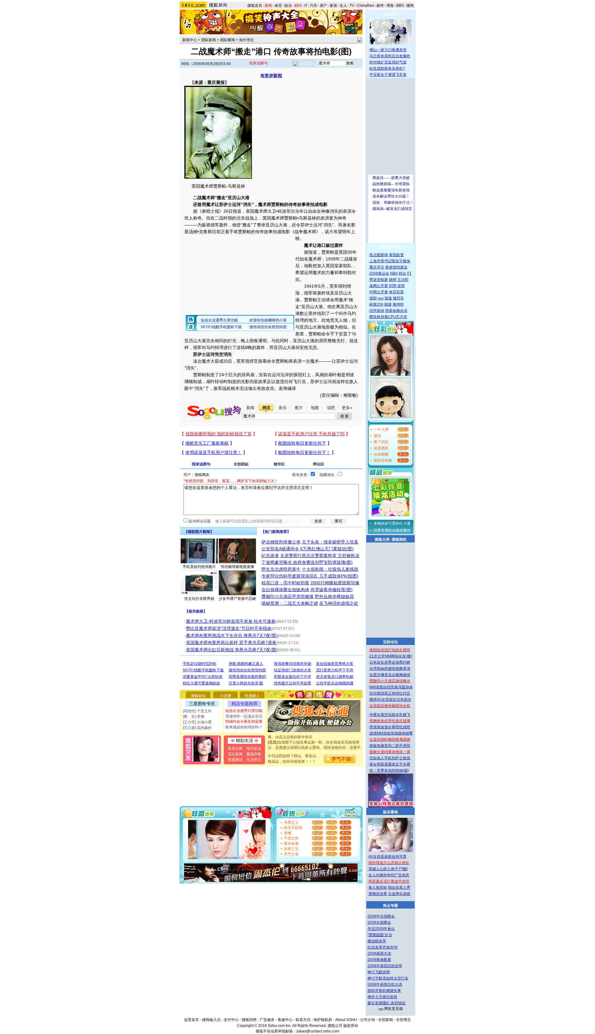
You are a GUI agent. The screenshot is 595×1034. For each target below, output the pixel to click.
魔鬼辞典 (253, 754)
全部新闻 (385, 1020)
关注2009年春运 (381, 929)
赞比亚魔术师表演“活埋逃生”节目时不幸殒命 (228, 628)
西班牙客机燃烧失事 (384, 990)
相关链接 (195, 611)
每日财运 (253, 748)
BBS (400, 5)
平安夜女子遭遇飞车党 (388, 74)
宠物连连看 (377, 894)
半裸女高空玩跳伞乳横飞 (389, 715)
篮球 (401, 286)
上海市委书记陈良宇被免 (389, 261)
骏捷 (388, 304)
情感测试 (235, 759)
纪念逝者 (270, 555)
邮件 (380, 5)
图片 (299, 407)
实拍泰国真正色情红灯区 (389, 693)
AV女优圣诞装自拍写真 (387, 856)
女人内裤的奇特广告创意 (388, 875)
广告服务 (267, 1020)
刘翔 (392, 286)
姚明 (392, 279)
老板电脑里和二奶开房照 (389, 746)
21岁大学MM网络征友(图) (390, 656)
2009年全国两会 (381, 916)
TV (352, 5)
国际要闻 (227, 40)
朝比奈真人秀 (399, 887)
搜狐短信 (198, 696)
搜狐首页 (254, 5)
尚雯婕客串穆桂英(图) (332, 589)
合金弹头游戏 (399, 894)
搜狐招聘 (249, 1020)
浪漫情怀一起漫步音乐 (243, 716)
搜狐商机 (399, 539)
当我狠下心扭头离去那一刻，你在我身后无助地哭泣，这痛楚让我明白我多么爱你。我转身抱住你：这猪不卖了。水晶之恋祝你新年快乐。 (314, 740)
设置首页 (191, 1020)
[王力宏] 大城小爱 (197, 722)
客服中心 (285, 1020)
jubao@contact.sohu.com (318, 1031)
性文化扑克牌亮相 (199, 598)
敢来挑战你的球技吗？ (243, 727)
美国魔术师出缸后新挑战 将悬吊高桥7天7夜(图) (232, 649)
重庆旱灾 (376, 267)
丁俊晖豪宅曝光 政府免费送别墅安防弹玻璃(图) (307, 562)
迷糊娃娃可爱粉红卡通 (392, 523)
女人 (343, 5)
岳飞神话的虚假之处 (338, 603)
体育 (278, 5)
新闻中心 (189, 40)
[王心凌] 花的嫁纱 (197, 728)
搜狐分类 (382, 539)
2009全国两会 (379, 922)
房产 (323, 5)
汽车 (313, 5)
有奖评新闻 (271, 75)
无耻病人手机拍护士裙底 (389, 758)
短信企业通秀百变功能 (243, 711)
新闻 (250, 407)
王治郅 (402, 279)
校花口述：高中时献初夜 (285, 582)
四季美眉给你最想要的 (392, 530)
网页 (266, 407)
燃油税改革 (377, 941)
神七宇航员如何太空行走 (388, 978)
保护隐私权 (323, 1020)
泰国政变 (396, 255)
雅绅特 (398, 304)
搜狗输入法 (211, 1020)
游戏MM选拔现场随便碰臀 (391, 733)
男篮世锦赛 (378, 279)
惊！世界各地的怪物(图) (389, 770)
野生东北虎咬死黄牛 (281, 569)
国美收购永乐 (396, 310)
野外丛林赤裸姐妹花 (334, 596)
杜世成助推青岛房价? (387, 68)
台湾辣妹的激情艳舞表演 (389, 668)
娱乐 (288, 5)
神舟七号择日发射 (382, 997)
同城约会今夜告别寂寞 (243, 721)
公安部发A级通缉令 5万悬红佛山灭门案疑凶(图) (308, 548)
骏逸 (388, 298)
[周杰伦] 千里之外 (197, 711)
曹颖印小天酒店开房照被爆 (288, 596)
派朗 (373, 298)
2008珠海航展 (379, 960)
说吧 (331, 407)
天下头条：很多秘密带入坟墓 (330, 541)
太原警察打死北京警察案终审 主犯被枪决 (319, 555)
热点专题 (390, 905)
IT (305, 5)
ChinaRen (365, 5)
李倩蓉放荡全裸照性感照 (389, 727)
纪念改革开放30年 (383, 947)
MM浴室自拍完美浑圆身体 (391, 687)
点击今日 (390, 14)
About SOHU (346, 1020)
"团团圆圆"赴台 (380, 935)
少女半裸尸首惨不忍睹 (237, 598)
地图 (315, 407)
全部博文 (403, 1020)
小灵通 (225, 696)
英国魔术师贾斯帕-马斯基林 (218, 186)
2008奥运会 (379, 273)
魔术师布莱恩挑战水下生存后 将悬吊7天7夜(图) (232, 635)
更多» (347, 407)
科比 (402, 273)
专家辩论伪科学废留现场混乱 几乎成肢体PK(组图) (310, 576)
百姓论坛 (390, 642)
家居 (333, 5)
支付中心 (231, 1020)
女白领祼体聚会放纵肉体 (285, 589)
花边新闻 (235, 754)
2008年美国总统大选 (385, 984)
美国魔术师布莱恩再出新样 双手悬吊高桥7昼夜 (231, 642)
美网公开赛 (378, 286)
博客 (390, 5)
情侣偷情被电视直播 (237, 567)
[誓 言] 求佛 (193, 716)
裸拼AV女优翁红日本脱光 (390, 699)
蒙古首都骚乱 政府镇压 (387, 1003)
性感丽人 (252, 696)
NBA (394, 273)
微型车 (398, 298)
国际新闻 (208, 40)
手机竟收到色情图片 (199, 567)
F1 (409, 273)
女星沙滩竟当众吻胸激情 (389, 675)
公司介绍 (367, 1020)
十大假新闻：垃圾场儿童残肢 (330, 569)
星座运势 (235, 748)
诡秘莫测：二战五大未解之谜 (290, 603)
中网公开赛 (378, 292)
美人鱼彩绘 (377, 887)
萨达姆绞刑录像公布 (281, 541)
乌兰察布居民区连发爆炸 (389, 56)
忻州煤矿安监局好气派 (388, 62)
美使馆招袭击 (396, 267)
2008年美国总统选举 (385, 966)
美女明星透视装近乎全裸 (389, 764)
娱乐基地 (390, 812)
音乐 (283, 407)
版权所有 (350, 1025)
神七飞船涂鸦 (379, 972)
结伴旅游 (376, 310)
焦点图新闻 (378, 255)
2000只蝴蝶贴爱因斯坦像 (335, 582)
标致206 (376, 304)
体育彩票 (396, 292)
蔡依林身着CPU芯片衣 (388, 317)
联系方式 (303, 1020)
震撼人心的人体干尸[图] (388, 869)
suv (381, 298)
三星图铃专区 (202, 703)
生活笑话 (253, 759)
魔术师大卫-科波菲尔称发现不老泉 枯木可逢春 (230, 621)
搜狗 (410, 5)
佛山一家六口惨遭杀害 (388, 50)
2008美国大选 (379, 953)
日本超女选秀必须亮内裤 (389, 662)
